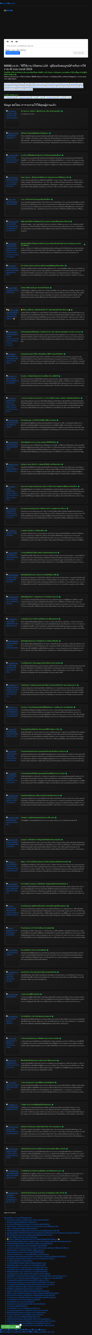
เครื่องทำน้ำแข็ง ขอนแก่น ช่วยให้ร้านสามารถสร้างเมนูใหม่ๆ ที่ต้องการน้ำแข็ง (31, 1321)
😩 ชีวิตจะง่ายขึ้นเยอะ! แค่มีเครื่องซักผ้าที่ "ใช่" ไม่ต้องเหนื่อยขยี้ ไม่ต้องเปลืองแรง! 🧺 (33, 1239)
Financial (60, 87)
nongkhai (57, 84)
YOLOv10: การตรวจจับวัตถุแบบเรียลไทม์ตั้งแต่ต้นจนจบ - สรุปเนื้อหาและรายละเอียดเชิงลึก (35, 1278)
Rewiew (26, 87)
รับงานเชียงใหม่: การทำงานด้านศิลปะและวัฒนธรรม (23, 1308)
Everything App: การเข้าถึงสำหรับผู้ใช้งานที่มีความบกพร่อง (25, 1250)
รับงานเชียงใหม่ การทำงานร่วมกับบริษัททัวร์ (21, 1302)
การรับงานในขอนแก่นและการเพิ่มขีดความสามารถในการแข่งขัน (27, 1310)
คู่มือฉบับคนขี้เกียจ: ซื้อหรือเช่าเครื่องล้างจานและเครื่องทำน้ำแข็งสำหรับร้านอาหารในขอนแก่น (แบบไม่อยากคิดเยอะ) (43, 1233)
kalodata (73, 84)
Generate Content (13, 53)
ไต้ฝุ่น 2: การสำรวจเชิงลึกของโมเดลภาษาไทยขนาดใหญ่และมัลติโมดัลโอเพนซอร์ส (33, 1293)
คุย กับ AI (12, 3)
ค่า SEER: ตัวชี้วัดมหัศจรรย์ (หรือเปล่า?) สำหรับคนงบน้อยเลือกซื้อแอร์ (28, 1224)
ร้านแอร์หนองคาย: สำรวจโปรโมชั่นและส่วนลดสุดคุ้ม (23, 1299)
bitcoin (20, 87)
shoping (50, 84)
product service (51, 97)
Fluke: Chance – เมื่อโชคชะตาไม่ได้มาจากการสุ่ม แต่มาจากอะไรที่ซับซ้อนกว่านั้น (32, 1226)
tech (66, 87)
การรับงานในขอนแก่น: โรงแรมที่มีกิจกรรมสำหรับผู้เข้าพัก (25, 1315)
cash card (13, 87)
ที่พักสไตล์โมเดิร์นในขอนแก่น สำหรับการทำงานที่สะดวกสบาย (26, 1312)
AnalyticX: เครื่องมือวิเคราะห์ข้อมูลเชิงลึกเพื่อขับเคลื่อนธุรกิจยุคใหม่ (28, 1291)
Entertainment (11, 97)
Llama (27, 84)
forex (6, 87)
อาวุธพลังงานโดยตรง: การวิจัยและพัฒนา (20, 1261)
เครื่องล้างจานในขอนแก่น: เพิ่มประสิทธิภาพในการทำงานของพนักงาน (29, 1319)
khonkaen (65, 84)
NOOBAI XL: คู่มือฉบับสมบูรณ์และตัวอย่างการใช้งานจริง (24, 1289)
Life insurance (74, 87)
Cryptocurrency (40, 84)
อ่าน (17, 1326)
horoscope (8, 84)
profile (62, 97)
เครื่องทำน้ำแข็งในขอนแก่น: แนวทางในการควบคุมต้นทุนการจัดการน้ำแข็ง (30, 1325)
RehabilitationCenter (37, 87)
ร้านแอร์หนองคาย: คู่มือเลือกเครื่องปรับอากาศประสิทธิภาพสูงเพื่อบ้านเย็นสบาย (31, 1297)
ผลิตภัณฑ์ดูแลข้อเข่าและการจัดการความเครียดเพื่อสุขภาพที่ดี (26, 1265)
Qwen (15, 84)
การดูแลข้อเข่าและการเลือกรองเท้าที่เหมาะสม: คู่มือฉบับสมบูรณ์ (27, 1269)
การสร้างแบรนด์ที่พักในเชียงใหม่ (17, 1306)
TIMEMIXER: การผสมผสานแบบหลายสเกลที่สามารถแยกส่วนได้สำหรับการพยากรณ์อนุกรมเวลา (37, 1276)
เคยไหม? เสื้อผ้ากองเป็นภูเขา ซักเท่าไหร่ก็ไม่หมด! (22, 1237)
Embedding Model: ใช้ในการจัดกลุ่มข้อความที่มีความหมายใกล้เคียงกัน (29, 1243)
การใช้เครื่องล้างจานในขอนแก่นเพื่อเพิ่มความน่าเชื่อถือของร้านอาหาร (29, 1323)
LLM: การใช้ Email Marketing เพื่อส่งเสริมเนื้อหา (22, 1228)
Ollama (21, 84)
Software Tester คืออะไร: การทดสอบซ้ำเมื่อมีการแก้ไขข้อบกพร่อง (28, 1254)
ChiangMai (28, 90)
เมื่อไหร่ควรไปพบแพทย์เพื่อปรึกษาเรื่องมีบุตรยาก (22, 1222)
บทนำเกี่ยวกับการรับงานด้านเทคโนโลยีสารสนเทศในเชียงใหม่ (26, 1304)
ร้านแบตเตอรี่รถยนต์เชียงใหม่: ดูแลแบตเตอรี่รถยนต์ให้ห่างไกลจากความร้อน (30, 1284)
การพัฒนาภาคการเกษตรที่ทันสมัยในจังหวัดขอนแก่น (23, 1317)
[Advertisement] (46, 25)
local (35, 97)
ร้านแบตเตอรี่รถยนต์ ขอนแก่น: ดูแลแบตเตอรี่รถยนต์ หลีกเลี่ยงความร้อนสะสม (31, 1282)
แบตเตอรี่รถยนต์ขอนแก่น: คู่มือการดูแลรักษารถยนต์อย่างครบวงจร (27, 1287)
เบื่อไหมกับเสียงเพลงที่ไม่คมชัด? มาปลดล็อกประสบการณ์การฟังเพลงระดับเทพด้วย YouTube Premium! (39, 1241)
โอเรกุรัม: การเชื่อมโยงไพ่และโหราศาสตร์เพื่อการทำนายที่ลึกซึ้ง (27, 1246)
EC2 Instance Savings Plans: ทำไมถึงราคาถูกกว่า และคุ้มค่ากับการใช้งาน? (31, 1259)
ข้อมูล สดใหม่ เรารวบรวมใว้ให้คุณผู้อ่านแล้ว (18, 1218)
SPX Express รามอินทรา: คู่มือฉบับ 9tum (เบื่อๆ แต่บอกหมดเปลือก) (28, 1220)
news (42, 97)
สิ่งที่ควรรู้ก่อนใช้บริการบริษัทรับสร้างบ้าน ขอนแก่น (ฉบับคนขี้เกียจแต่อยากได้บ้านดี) (33, 1231)
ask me (4, 3)
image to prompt (25, 97)
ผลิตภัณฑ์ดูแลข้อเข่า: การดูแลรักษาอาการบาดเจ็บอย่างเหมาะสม (27, 1267)
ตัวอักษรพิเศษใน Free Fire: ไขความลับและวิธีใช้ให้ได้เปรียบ (25, 1252)
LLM (32, 84)
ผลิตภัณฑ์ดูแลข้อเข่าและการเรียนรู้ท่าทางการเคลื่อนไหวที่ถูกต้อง (27, 1271)
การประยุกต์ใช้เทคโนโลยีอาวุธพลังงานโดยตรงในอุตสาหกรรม (26, 1263)
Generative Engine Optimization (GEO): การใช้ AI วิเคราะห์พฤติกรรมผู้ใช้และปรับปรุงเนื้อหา (36, 1256)
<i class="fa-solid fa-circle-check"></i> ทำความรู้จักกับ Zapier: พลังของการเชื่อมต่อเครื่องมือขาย (38, 1248)
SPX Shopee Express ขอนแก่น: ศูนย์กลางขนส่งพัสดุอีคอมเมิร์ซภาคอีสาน (30, 1235)
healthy (80, 84)
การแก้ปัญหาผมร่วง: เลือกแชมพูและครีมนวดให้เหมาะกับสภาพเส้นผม (28, 1274)
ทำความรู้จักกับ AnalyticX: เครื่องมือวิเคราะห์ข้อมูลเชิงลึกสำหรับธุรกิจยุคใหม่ (31, 1295)
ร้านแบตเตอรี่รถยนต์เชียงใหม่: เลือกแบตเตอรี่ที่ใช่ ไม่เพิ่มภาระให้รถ (28, 1280)
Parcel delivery (51, 87)
